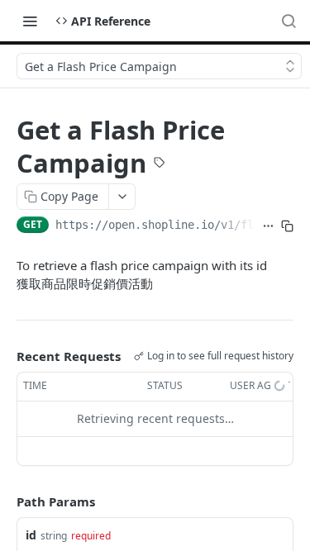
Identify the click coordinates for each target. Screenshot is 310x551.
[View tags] (159, 164)
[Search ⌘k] (288, 20)
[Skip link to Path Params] (5, 501)
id (31, 535)
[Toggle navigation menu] (30, 20)
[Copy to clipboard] (287, 226)
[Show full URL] (268, 226)
